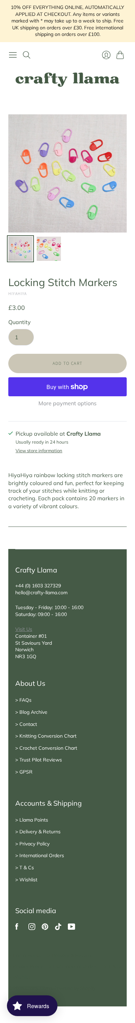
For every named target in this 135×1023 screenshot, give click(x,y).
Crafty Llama (38, 988)
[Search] (26, 54)
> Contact (26, 724)
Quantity (19, 322)
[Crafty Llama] (67, 80)
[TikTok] (58, 928)
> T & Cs (24, 867)
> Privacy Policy (32, 844)
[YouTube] (71, 928)
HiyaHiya (17, 294)
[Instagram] (31, 928)
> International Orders (39, 855)
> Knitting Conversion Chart (45, 736)
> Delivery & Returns (38, 831)
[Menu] (13, 55)
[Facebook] (16, 928)
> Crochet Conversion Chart (46, 748)
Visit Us (23, 629)
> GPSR (24, 772)
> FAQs (23, 700)
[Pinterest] (45, 928)
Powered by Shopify (75, 988)
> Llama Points (31, 820)
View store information (39, 450)
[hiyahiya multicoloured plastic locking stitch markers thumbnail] (20, 249)
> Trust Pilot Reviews (38, 760)
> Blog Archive (31, 712)
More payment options (67, 403)
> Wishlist (26, 880)
